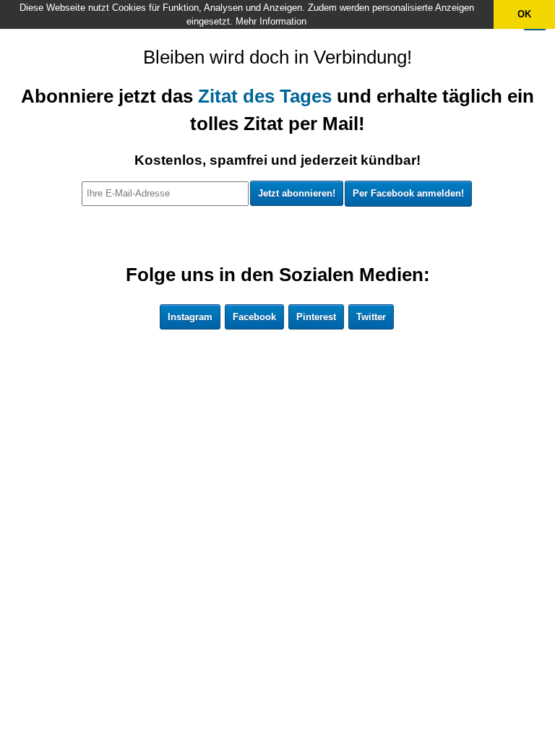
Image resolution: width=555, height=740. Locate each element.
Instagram (190, 316)
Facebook (254, 316)
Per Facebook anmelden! (408, 193)
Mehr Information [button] (271, 21)
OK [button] (524, 14)
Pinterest (316, 316)
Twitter (371, 316)
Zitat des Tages (265, 96)
